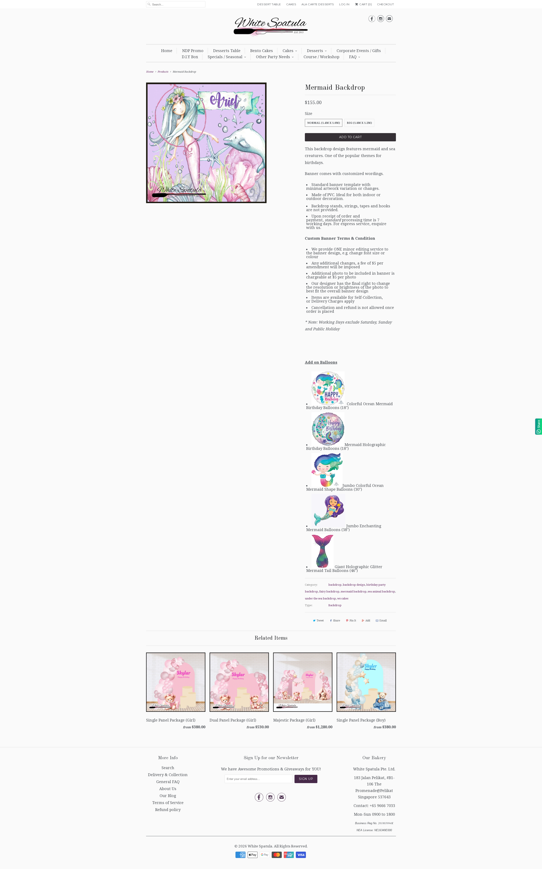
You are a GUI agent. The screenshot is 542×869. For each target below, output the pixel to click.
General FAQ (168, 781)
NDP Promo (192, 50)
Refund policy (168, 809)
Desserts (315, 50)
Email (383, 620)
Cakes (291, 4)
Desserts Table (227, 50)
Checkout (385, 4)
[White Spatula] (271, 27)
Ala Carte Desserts (317, 4)
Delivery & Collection (168, 775)
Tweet (320, 620)
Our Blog (168, 795)
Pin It (353, 620)
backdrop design (354, 584)
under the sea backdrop (320, 598)
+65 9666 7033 (382, 805)
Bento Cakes (261, 50)
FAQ (353, 57)
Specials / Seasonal (225, 57)
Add (367, 620)
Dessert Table (269, 4)
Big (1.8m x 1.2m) (359, 122)
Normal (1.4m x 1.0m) (323, 122)
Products (163, 71)
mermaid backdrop (353, 591)
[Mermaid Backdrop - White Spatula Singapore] (206, 143)
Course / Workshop (321, 57)
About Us (167, 788)
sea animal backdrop (381, 591)
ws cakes (342, 598)
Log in (344, 4)
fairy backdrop (329, 591)
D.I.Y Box (190, 57)
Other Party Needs (273, 57)
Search (168, 768)
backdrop (335, 584)
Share (336, 620)
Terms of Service (168, 802)
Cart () (365, 4)
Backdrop (335, 605)
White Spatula (260, 846)
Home (166, 50)
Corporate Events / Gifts (359, 50)
